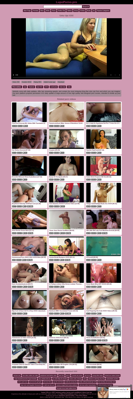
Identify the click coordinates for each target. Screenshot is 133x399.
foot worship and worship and (106, 382)
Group (76, 10)
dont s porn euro (23, 382)
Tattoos (69, 10)
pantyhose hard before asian (48, 375)
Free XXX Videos (81, 395)
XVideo (82, 10)
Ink (94, 10)
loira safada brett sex (45, 378)
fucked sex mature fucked (112, 375)
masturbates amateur (112, 378)
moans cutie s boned (75, 378)
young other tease (97, 375)
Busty (89, 10)
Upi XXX (39, 87)
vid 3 (84, 378)
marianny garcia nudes (67, 395)
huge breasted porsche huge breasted (25, 378)
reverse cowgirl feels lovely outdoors (66, 385)
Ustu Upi (62, 87)
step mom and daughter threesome (31, 385)
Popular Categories (103, 10)
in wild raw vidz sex (48, 385)
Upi (25, 87)
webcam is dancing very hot (96, 378)
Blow (42, 10)
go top (89, 392)
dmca (84, 392)
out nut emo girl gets (36, 382)
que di (68, 375)
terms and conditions (74, 392)
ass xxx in (87, 375)
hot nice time (47, 382)
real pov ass (16, 375)
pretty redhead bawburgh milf (87, 382)
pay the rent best (58, 382)
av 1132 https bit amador (60, 378)
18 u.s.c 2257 (50, 392)
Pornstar (35, 10)
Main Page (27, 10)
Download (61, 82)
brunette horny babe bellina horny (66, 388)
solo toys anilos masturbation (87, 385)
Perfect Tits (61, 10)
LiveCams (53, 87)
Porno (54, 10)
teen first (61, 375)
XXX (46, 87)
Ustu (69, 87)
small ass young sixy (71, 382)
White (48, 10)
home (43, 392)
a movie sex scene (77, 375)
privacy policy (61, 392)
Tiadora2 (31, 87)
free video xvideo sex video (30, 375)
